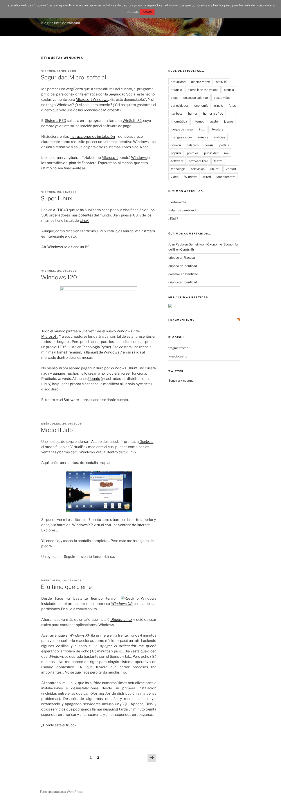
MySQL (122, 704)
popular (176, 153)
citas (174, 97)
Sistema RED (55, 121)
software (177, 161)
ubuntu (215, 169)
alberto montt (200, 82)
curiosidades (180, 105)
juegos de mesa (182, 129)
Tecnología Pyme (96, 347)
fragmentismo (181, 319)
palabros (193, 145)
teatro (218, 161)
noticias (219, 137)
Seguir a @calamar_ (182, 380)
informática (179, 121)
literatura (217, 129)
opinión (176, 145)
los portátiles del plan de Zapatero (69, 163)
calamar (174, 274)
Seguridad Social (122, 94)
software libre (198, 161)
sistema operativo (117, 142)
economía (201, 105)
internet (198, 121)
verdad (231, 169)
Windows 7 (126, 331)
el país (218, 105)
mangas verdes (182, 137)
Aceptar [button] (147, 11)
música (203, 137)
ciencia (229, 90)
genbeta (176, 113)
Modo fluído (57, 430)
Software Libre (76, 400)
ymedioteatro (225, 177)
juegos (228, 121)
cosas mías (222, 97)
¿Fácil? (173, 218)
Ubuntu (133, 368)
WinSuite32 (132, 121)
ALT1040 (60, 210)
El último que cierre (66, 586)
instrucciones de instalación (92, 136)
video (174, 177)
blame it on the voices (203, 90)
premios (192, 153)
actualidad (178, 82)
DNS (149, 704)
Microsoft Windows (92, 99)
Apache (137, 704)
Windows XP (122, 604)
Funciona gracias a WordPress (61, 791)
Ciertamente (177, 202)
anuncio (176, 90)
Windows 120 (59, 277)
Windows (64, 105)
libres (126, 147)
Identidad (190, 266)
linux (201, 129)
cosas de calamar (195, 97)
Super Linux (56, 198)
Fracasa (189, 257)
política (224, 145)
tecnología (178, 169)
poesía (209, 145)
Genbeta (146, 441)
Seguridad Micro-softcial (73, 77)
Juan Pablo (176, 244)
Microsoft (111, 110)
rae (226, 153)
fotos (232, 105)
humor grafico (213, 113)
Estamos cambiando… (184, 210)
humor (192, 113)
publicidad (211, 153)
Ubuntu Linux (121, 619)
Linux (84, 220)
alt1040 (221, 82)
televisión (198, 169)
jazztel (213, 121)
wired (207, 177)
